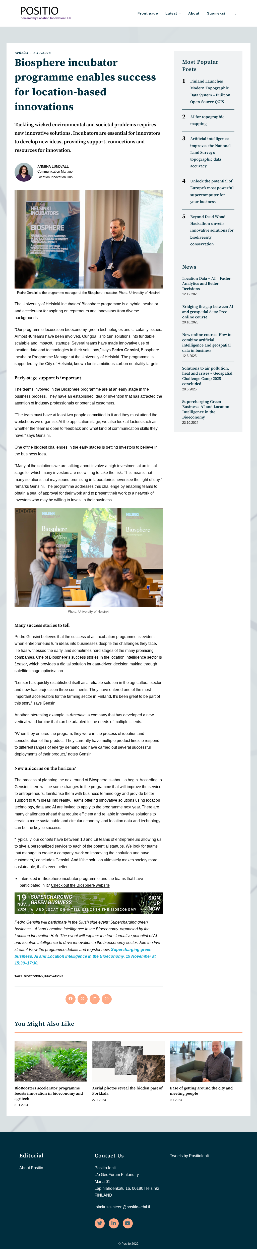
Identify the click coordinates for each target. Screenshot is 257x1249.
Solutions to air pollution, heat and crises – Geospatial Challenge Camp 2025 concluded (207, 376)
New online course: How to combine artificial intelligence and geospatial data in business (206, 342)
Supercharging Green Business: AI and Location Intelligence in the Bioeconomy (205, 409)
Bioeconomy (33, 976)
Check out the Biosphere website (80, 885)
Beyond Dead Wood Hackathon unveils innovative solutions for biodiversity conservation (212, 230)
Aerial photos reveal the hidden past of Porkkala (127, 1091)
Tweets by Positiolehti (189, 1156)
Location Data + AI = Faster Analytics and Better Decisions (206, 284)
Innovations (53, 976)
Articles (21, 53)
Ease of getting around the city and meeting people (201, 1091)
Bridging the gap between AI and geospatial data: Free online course (207, 312)
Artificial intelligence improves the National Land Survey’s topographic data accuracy (210, 152)
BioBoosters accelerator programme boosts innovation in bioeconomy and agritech (49, 1093)
